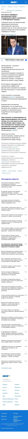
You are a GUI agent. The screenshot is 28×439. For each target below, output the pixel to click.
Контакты (4, 419)
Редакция (4, 416)
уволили (12, 97)
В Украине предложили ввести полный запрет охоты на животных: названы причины (12, 281)
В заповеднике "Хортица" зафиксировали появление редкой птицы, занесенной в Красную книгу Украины (12, 334)
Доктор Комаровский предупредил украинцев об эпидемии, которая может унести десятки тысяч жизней (12, 253)
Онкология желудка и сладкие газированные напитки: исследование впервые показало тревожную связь (11, 185)
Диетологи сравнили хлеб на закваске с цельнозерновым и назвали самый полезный (10, 304)
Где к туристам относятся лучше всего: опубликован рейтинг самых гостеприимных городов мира (12, 260)
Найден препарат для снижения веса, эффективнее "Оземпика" (11, 341)
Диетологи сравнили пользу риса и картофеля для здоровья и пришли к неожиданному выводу (12, 319)
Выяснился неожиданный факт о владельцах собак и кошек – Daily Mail (11, 362)
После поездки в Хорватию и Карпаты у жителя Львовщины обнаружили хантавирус (10, 273)
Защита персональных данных (17, 420)
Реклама (15, 413)
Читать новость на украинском (14, 10)
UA (26, 2)
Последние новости (10, 179)
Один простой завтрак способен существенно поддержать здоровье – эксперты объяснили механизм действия (12, 288)
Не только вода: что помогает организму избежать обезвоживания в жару (12, 311)
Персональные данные (17, 417)
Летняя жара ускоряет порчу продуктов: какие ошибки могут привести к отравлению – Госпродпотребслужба (11, 237)
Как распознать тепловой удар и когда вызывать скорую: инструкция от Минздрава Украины (12, 326)
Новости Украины (12, 170)
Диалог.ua (4, 425)
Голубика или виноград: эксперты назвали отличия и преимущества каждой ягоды (11, 222)
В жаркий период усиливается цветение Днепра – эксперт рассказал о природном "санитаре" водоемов (12, 193)
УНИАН (14, 130)
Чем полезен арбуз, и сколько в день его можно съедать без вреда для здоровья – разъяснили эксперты (12, 229)
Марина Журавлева (10, 34)
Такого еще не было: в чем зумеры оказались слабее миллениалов (12, 215)
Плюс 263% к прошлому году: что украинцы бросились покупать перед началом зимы (12, 209)
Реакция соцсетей (6, 173)
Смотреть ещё (6, 368)
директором (5, 162)
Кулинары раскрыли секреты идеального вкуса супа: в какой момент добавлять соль (11, 201)
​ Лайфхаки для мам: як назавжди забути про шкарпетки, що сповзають (11, 348)
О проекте (4, 413)
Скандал (20, 170)
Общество (4, 170)
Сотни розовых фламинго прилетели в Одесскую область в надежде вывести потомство (12, 297)
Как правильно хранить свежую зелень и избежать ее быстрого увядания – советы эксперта (11, 355)
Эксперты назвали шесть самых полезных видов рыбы (11, 266)
